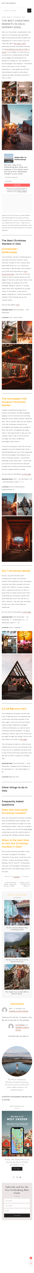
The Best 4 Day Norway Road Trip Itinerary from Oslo (17, 961)
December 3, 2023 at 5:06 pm (18, 1011)
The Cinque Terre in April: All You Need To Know (17, 993)
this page (23, 739)
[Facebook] (14, 1177)
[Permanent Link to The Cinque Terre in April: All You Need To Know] (17, 989)
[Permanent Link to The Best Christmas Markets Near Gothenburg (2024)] (17, 925)
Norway (9, 17)
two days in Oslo (20, 43)
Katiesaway (9, 3)
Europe (4, 17)
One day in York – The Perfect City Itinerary (24, 884)
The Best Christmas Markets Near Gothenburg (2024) (17, 929)
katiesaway (20, 1025)
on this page (26, 474)
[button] (30, 3)
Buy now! (17, 1168)
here (17, 305)
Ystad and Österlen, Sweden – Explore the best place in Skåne (10, 884)
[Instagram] (20, 1177)
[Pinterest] (17, 1177)
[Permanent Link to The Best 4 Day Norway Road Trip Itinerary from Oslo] (17, 957)
